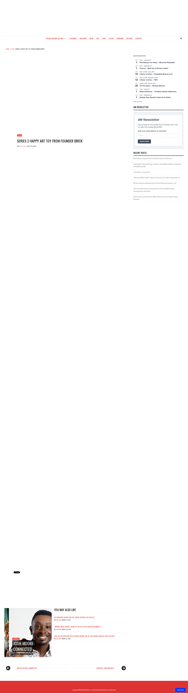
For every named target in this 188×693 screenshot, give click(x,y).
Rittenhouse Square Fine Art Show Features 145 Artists (74, 617)
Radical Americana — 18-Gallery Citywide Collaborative (158, 91)
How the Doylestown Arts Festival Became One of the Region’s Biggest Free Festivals (84, 636)
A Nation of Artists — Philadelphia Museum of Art (156, 74)
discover (83, 38)
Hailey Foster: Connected (27, 668)
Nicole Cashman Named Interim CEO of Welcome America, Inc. (155, 183)
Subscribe (180, 690)
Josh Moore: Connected (19, 646)
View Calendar (137, 101)
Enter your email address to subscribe (152, 131)
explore (129, 38)
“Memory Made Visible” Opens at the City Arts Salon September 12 (77, 627)
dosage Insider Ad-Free (54, 38)
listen (111, 38)
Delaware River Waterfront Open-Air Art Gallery (155, 97)
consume (119, 38)
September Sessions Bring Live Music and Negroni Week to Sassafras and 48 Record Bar (157, 165)
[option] (28, 632)
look (104, 38)
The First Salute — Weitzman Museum (152, 86)
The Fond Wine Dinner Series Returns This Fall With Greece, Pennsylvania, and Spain (154, 190)
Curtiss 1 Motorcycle (105, 668)
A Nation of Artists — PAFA (149, 80)
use (97, 38)
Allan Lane (22, 146)
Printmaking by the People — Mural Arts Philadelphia (157, 62)
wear (91, 38)
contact (138, 38)
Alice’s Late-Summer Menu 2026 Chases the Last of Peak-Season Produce (155, 198)
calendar (73, 38)
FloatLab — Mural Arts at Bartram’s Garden (154, 68)
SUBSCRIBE (144, 141)
